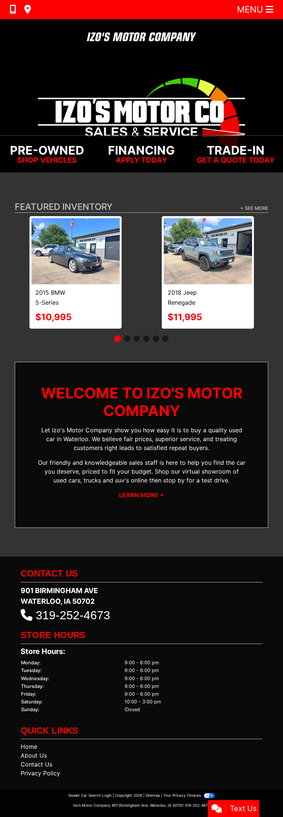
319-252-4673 (73, 615)
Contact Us (36, 764)
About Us (34, 755)
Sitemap (153, 795)
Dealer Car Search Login (90, 795)
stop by (174, 480)
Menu (251, 9)
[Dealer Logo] (141, 37)
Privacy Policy (40, 773)
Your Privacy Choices (182, 795)
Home (29, 746)
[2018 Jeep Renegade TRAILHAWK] (61, 251)
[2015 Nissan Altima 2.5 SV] (183, 234)
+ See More (254, 208)
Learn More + (141, 495)
